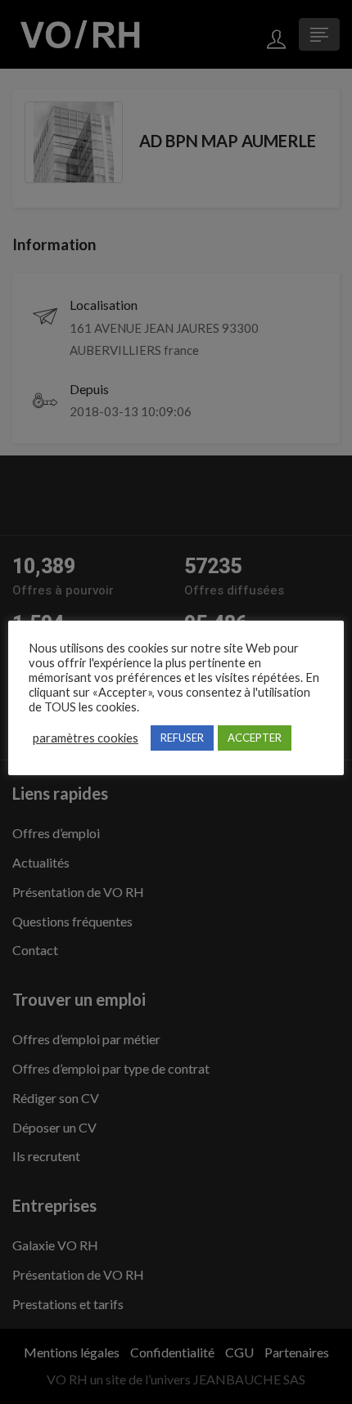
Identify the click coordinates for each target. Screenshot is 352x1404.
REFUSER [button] (182, 737)
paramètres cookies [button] (85, 738)
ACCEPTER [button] (255, 737)
